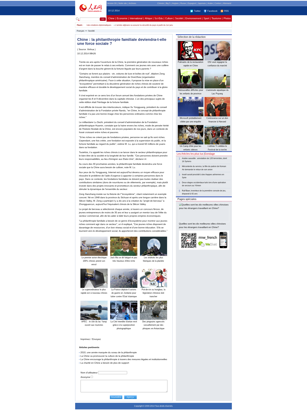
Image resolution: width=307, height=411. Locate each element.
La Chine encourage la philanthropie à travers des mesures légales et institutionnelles (123, 359)
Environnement (193, 18)
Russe (183, 3)
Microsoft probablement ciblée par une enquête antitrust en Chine (190, 121)
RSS (226, 11)
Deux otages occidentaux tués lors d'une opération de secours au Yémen (204, 184)
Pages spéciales (186, 199)
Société (179, 18)
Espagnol (192, 3)
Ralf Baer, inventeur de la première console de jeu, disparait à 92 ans (204, 192)
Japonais (202, 3)
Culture (169, 18)
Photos (227, 18)
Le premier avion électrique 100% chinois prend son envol (94, 261)
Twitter (197, 11)
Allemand (227, 3)
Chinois (160, 3)
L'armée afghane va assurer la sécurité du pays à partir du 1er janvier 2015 (142, 25)
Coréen (218, 3)
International (136, 18)
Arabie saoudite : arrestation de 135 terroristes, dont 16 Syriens (204, 160)
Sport (206, 18)
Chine (111, 18)
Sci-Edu (158, 18)
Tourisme (216, 18)
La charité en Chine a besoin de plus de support (104, 363)
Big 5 (168, 3)
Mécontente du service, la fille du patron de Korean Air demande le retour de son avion (204, 168)
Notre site (122, 3)
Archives (132, 3)
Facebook (212, 11)
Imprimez (85, 339)
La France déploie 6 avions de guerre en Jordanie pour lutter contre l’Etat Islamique (124, 293)
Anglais (175, 3)
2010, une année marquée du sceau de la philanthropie (108, 352)
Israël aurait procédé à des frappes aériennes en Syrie (203, 176)
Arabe (210, 3)
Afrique (148, 18)
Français (80, 31)
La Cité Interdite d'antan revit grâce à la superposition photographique (123, 325)
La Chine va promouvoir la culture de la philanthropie (107, 356)
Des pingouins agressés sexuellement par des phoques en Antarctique (153, 325)
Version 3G (112, 3)
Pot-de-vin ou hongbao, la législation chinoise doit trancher (153, 293)
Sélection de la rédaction (191, 37)
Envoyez (96, 339)
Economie (122, 18)
